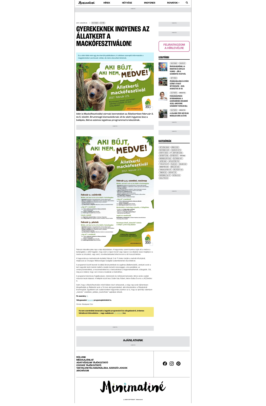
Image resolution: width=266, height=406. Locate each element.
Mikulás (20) (175, 167)
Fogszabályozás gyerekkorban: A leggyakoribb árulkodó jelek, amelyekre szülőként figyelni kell (179, 101)
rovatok (172, 3)
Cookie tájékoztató (88, 365)
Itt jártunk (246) (176, 153)
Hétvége (127, 3)
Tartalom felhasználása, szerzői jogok (101, 368)
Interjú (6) (176, 175)
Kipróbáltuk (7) (164, 175)
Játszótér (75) (174, 161)
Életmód (174, 93)
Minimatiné (139, 399)
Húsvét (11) (172, 172)
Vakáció (182, 63)
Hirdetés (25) (164, 167)
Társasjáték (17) (165, 169)
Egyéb (102, 23)
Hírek (106, 3)
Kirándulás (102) (165, 158)
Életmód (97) (177, 158)
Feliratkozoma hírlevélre (174, 46)
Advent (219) (163, 155)
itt (87, 296)
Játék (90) (162, 161)
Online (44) (182, 164)
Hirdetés (182, 93)
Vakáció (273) (176, 150)
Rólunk (81, 357)
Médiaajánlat (85, 360)
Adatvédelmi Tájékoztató (92, 363)
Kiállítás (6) (163, 178)
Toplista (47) (164, 164)
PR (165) (182, 155)
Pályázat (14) (178, 169)
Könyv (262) (163, 153)
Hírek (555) (175, 147)
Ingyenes (149, 3)
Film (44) (174, 164)
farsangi (90, 300)
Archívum (82, 371)
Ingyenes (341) (164, 150)
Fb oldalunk (118, 313)
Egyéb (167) (174, 155)
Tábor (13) (162, 172)
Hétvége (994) (164, 147)
